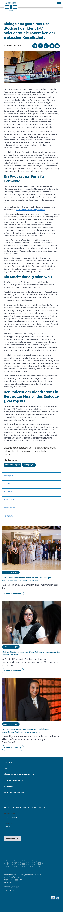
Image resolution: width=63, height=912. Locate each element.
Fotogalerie (10, 499)
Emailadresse (9, 814)
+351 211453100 (10, 890)
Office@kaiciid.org (11, 887)
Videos (7, 483)
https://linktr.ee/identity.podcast (30, 209)
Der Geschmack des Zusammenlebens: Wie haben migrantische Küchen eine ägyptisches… (25, 730)
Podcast (8, 515)
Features (8, 491)
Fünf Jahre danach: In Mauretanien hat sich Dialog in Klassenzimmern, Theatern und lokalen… (26, 579)
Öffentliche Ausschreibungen (19, 774)
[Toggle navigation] (59, 3)
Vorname (7, 823)
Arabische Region (12, 465)
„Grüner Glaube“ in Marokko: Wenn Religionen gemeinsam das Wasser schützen (31, 653)
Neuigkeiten (10, 475)
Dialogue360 (29, 465)
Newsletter (9, 507)
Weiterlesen (11, 594)
